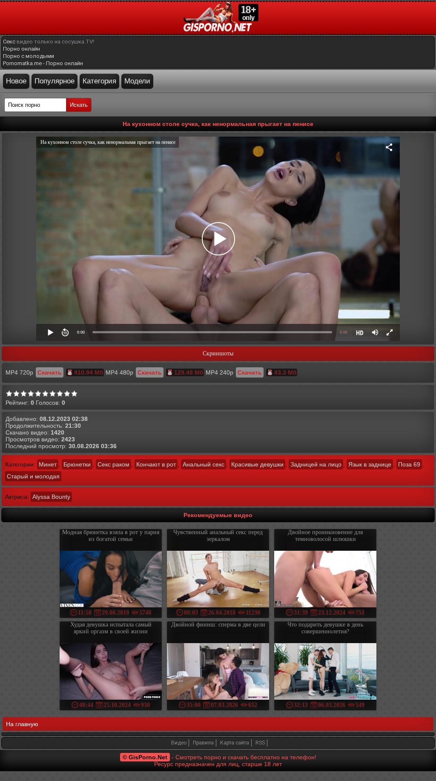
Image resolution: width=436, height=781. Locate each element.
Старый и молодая (33, 476)
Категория (99, 81)
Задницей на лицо (315, 464)
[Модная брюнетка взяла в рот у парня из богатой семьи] (111, 580)
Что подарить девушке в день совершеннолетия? (325, 628)
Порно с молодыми (28, 56)
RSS (260, 743)
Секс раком (113, 464)
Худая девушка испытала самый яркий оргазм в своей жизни (111, 628)
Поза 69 (409, 464)
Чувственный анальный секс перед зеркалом (218, 535)
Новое (16, 81)
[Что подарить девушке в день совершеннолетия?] (325, 672)
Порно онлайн (21, 49)
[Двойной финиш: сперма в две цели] (218, 672)
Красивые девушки (257, 464)
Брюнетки (77, 464)
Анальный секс (203, 464)
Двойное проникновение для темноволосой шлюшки (325, 535)
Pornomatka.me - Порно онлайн (43, 63)
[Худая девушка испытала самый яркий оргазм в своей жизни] (111, 672)
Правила (203, 743)
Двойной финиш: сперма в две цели (218, 624)
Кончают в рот (156, 464)
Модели (137, 81)
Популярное (54, 81)
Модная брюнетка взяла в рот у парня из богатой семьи (110, 535)
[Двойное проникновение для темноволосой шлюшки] (325, 580)
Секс (9, 41)
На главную (22, 724)
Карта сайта (234, 743)
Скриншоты (218, 353)
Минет (48, 464)
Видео (178, 743)
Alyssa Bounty (51, 496)
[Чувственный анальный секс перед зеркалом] (218, 580)
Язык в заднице (369, 464)
